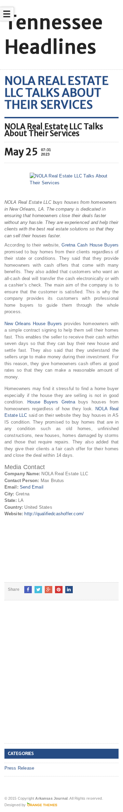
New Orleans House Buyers (33, 323)
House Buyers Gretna (51, 401)
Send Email (31, 487)
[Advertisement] (61, 677)
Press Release (19, 768)
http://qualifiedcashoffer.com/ (54, 513)
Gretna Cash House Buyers (90, 245)
